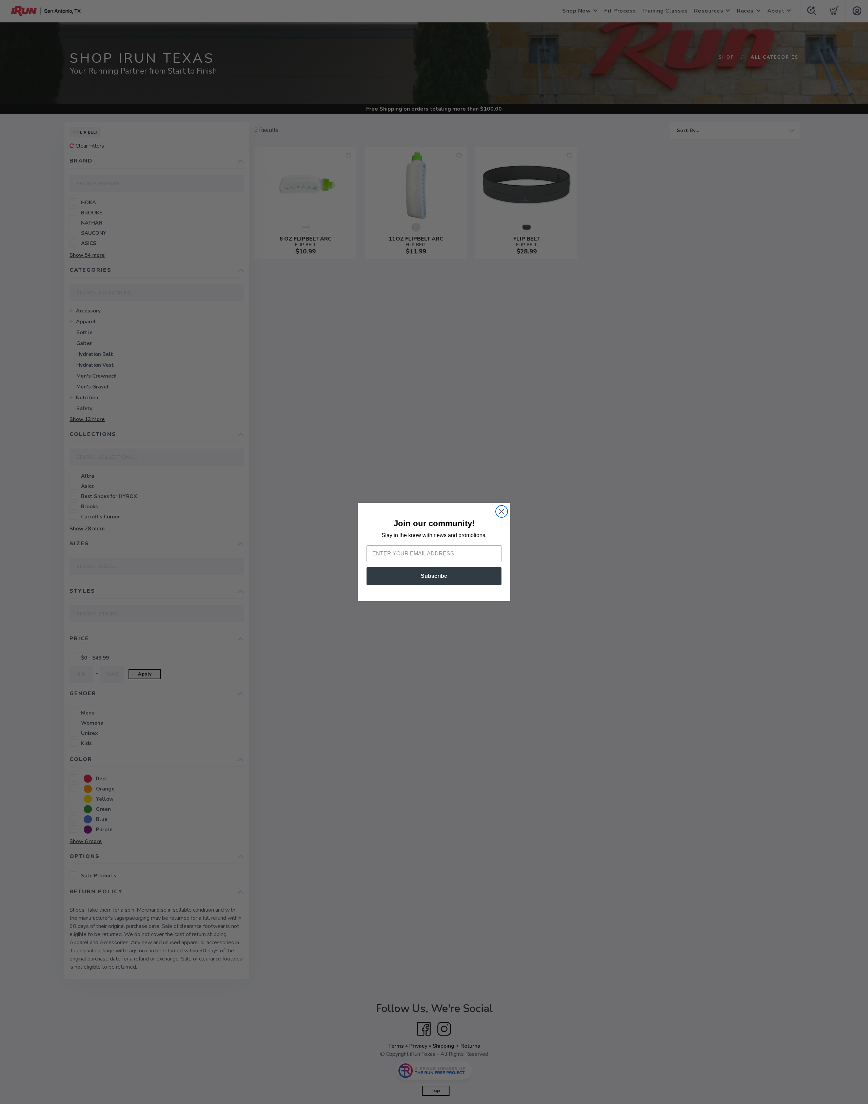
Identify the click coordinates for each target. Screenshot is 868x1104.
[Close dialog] (502, 511)
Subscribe (434, 576)
